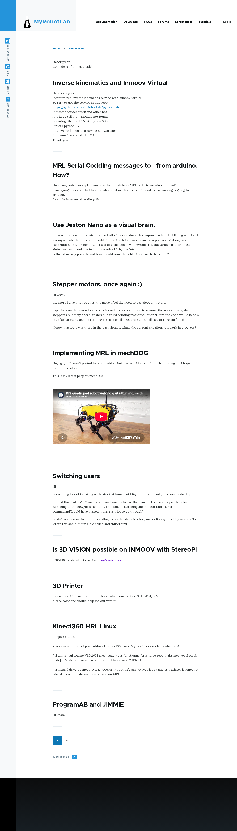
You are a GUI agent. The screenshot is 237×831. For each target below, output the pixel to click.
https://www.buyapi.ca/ (110, 560)
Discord (8, 89)
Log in (227, 22)
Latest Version (8, 53)
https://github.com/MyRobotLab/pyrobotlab (86, 107)
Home (56, 48)
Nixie (8, 73)
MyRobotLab (52, 22)
